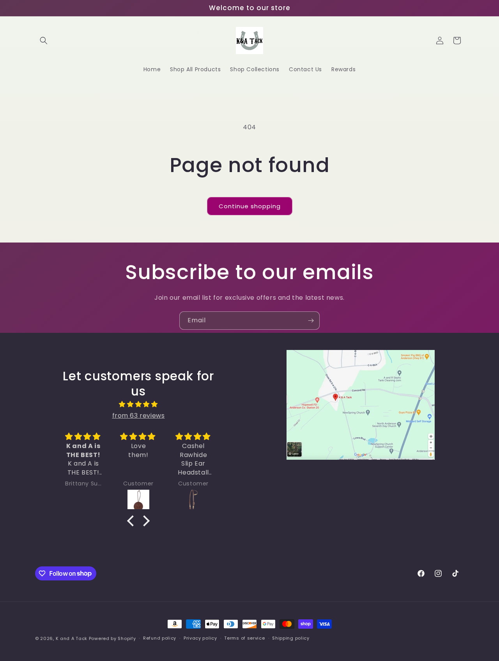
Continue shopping (250, 206)
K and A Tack (71, 638)
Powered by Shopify (112, 638)
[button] (43, 40)
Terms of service (244, 638)
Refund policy (159, 638)
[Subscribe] (310, 320)
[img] (138, 404)
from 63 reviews (138, 415)
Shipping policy (291, 638)
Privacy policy (200, 638)
